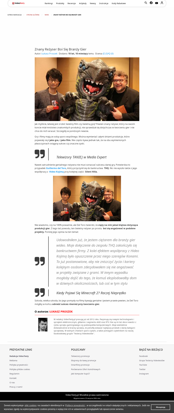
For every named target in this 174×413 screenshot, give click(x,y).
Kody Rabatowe (119, 3)
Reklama (13, 360)
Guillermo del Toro (56, 168)
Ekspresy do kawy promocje (83, 360)
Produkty (60, 3)
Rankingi (49, 3)
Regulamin (14, 373)
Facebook (143, 356)
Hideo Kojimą (56, 171)
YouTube (143, 365)
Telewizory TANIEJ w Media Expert (81, 157)
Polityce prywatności (75, 405)
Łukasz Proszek (50, 53)
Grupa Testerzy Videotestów (151, 360)
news (47, 15)
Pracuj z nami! (16, 387)
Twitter (142, 369)
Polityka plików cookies (20, 369)
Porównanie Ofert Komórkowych (85, 369)
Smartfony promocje (80, 365)
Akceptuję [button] (160, 407)
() (106, 53)
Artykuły (82, 3)
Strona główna (33, 15)
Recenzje (72, 3)
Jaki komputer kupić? (80, 373)
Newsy (93, 3)
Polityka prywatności (19, 365)
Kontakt (13, 378)
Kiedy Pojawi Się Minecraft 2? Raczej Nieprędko (91, 293)
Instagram (144, 373)
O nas (12, 382)
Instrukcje (103, 3)
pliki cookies (31, 405)
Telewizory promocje (80, 356)
